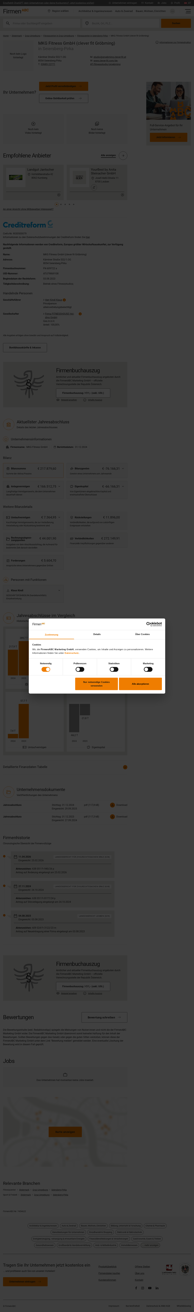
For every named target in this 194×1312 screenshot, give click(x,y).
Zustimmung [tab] (51, 634)
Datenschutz (72, 653)
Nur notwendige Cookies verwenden (96, 684)
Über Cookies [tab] (142, 634)
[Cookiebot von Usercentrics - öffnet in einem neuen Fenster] (148, 624)
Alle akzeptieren (140, 683)
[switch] (80, 669)
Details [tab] (97, 634)
